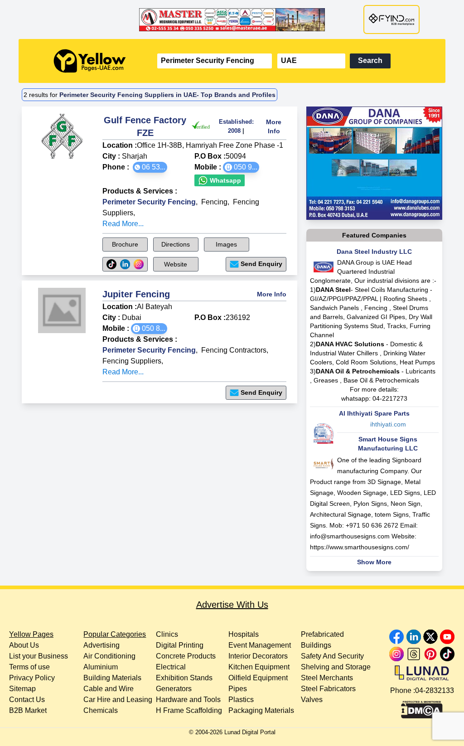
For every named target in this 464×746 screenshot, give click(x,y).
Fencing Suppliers (131, 361)
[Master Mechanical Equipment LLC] (232, 19)
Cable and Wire (108, 689)
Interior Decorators (258, 656)
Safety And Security (332, 656)
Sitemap (22, 689)
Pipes (237, 689)
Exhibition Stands (184, 678)
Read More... (123, 224)
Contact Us (27, 699)
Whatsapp (224, 180)
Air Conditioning (109, 656)
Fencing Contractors (233, 350)
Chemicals (100, 710)
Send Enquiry (261, 263)
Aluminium (100, 667)
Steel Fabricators (328, 689)
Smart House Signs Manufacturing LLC (388, 444)
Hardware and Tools (188, 699)
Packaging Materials (261, 710)
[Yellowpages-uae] (89, 61)
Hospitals (243, 634)
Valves (312, 699)
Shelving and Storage (336, 667)
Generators (174, 689)
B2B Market (28, 710)
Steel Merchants (327, 678)
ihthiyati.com (388, 424)
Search (370, 60)
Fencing (214, 202)
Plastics (241, 699)
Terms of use (29, 667)
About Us (24, 645)
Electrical (171, 667)
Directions (175, 244)
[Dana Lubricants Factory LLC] (374, 163)
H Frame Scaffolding (189, 710)
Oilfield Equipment (258, 678)
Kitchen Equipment (259, 667)
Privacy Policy (32, 678)
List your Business (38, 656)
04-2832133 (434, 690)
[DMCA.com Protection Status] (422, 707)
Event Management (259, 645)
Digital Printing (179, 645)
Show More (374, 562)
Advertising (101, 645)
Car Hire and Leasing (117, 699)
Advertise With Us (232, 605)
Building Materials (112, 678)
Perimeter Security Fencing (149, 202)
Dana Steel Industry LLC (374, 251)
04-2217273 (389, 398)
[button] (150, 167)
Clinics (167, 634)
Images (226, 244)
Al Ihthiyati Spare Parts (374, 413)
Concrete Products (186, 656)
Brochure (125, 244)
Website (175, 264)
